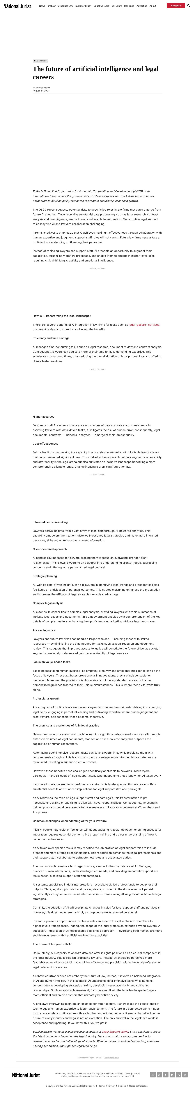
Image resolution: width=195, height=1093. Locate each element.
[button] (188, 6)
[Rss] (185, 1074)
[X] (141, 89)
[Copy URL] (120, 89)
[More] (162, 89)
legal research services (144, 324)
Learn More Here (111, 1058)
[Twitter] (178, 1074)
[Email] (127, 89)
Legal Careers (40, 61)
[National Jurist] (19, 5)
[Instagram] (159, 1074)
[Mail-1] (153, 1074)
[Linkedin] (148, 89)
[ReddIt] (155, 89)
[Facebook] (134, 89)
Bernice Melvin (43, 88)
